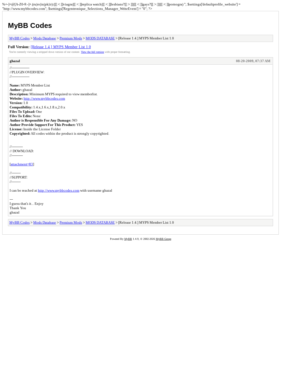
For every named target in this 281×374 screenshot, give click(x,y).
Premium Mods (71, 38)
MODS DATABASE (100, 38)
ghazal (15, 61)
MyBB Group (163, 238)
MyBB (128, 238)
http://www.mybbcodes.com (44, 98)
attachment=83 (22, 164)
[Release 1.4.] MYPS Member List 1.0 (61, 47)
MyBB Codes (30, 25)
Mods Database (44, 38)
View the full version (92, 51)
